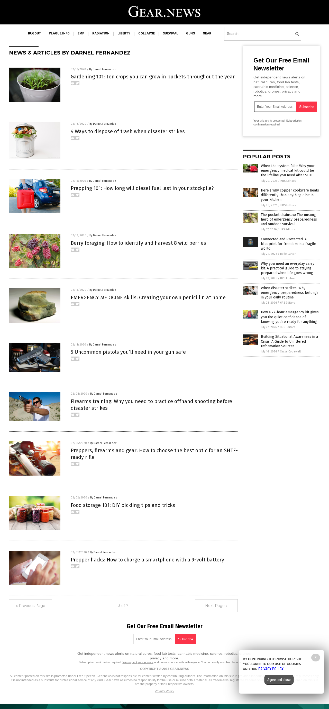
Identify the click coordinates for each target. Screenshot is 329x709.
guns (190, 33)
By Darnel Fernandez (102, 69)
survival (170, 33)
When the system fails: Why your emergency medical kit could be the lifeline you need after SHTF (288, 170)
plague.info (59, 33)
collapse (146, 33)
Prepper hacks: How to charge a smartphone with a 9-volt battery (147, 560)
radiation (100, 33)
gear (207, 33)
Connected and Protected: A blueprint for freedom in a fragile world (288, 244)
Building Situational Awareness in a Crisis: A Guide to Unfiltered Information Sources (289, 341)
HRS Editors (288, 181)
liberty (123, 33)
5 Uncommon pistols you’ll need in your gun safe (128, 352)
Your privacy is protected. (269, 120)
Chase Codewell (290, 351)
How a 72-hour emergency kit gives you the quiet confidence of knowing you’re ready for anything (290, 317)
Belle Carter (288, 254)
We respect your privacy (138, 662)
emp (81, 33)
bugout (34, 33)
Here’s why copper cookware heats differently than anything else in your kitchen (290, 195)
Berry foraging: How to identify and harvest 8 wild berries (138, 243)
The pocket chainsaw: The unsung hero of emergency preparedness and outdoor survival (289, 219)
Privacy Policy (164, 691)
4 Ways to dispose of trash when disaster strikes (128, 131)
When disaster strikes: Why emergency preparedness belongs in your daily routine (289, 292)
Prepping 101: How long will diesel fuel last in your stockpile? (142, 188)
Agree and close (279, 680)
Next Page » (216, 605)
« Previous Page (30, 605)
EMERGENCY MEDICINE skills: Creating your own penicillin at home (148, 297)
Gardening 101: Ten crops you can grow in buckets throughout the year (153, 77)
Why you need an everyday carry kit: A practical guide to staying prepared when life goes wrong (287, 268)
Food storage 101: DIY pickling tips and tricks (123, 505)
